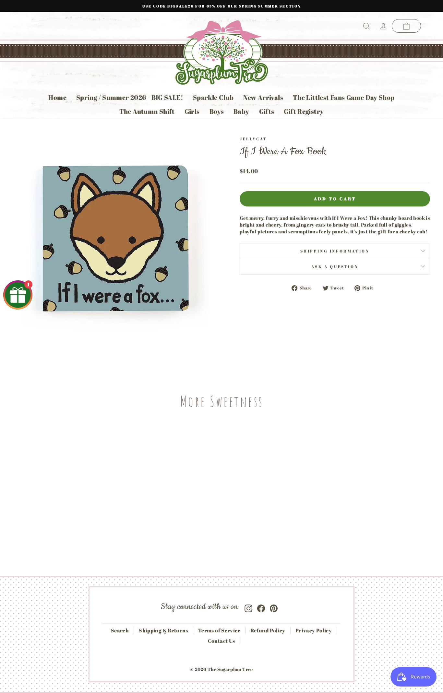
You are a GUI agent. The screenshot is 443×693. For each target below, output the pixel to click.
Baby (241, 111)
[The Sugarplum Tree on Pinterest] (274, 607)
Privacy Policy (313, 630)
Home (57, 97)
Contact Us (221, 640)
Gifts (266, 111)
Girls (192, 111)
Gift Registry (304, 111)
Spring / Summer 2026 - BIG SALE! (129, 97)
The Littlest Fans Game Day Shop (344, 97)
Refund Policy (267, 630)
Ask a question (334, 266)
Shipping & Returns (163, 630)
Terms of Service (219, 630)
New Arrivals (263, 97)
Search (120, 630)
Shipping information (335, 250)
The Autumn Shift (147, 111)
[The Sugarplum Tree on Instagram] (248, 607)
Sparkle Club (213, 97)
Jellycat (253, 138)
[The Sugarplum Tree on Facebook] (261, 607)
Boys (217, 111)
